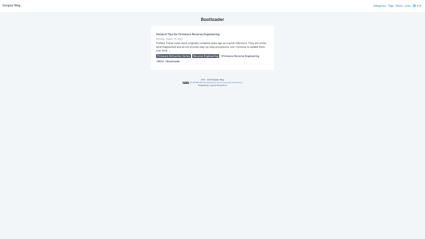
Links (408, 5)
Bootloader (173, 61)
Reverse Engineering (205, 56)
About (399, 5)
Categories (379, 5)
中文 (417, 5)
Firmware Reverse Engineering (240, 56)
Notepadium (221, 85)
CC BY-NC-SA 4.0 (197, 82)
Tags (391, 5)
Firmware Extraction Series (173, 56)
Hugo (211, 85)
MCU (161, 61)
